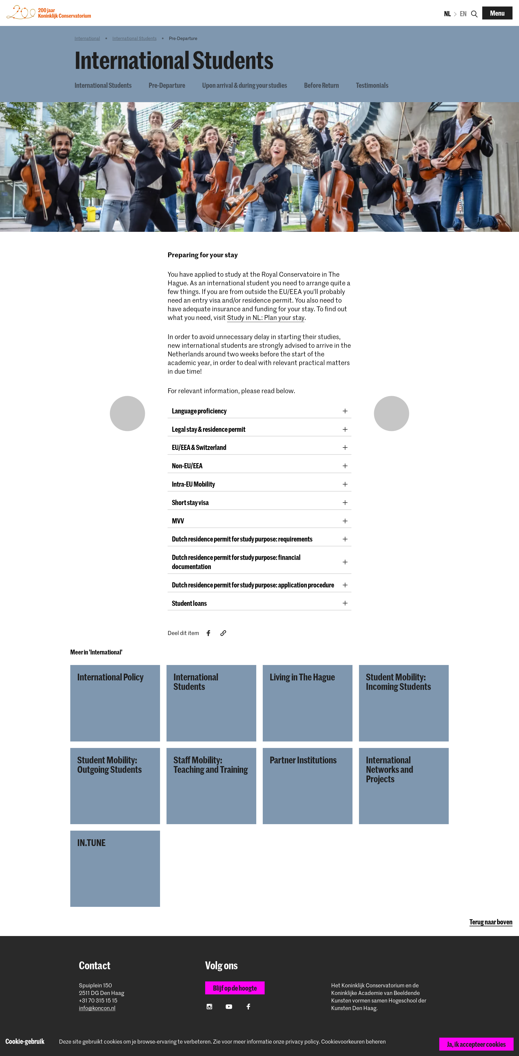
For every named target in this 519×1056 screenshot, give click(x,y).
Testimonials (372, 85)
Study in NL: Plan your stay (265, 317)
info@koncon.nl (97, 1008)
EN (463, 13)
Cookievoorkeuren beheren (353, 1041)
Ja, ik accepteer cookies (476, 1044)
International (87, 38)
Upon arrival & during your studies (244, 85)
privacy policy (302, 1041)
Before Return (321, 85)
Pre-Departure (167, 85)
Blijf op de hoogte (235, 988)
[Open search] (474, 13)
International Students (134, 38)
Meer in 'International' (96, 652)
